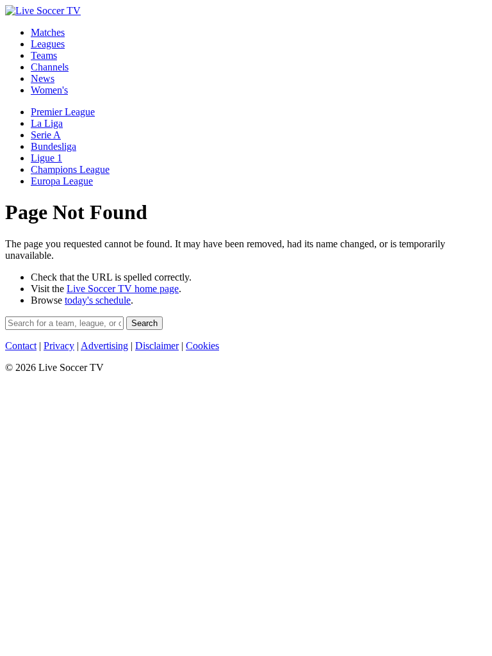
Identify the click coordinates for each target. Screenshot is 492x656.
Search (144, 323)
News (42, 78)
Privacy (59, 345)
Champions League (70, 169)
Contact (21, 345)
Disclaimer (157, 345)
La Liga (47, 123)
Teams (44, 55)
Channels (50, 67)
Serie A (46, 134)
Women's (49, 90)
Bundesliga (53, 146)
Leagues (48, 43)
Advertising (104, 345)
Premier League (63, 111)
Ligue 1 (46, 157)
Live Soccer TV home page (123, 288)
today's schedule (98, 300)
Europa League (62, 181)
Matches (48, 32)
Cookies (202, 345)
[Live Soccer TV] (43, 10)
